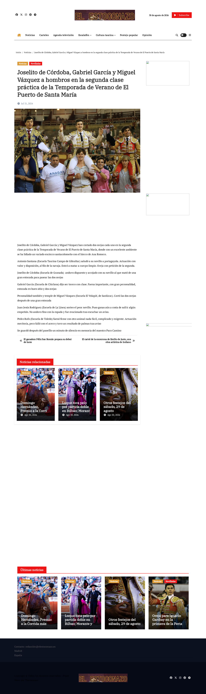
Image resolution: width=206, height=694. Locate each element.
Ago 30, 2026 (30, 414)
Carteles (44, 35)
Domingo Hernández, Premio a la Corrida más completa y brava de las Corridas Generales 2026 (36, 625)
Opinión (147, 35)
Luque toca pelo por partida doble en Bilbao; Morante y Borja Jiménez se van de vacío (77, 410)
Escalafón (84, 35)
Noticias (30, 35)
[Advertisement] (78, 219)
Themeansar (31, 680)
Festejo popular (129, 35)
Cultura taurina (105, 35)
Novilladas (36, 63)
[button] (190, 35)
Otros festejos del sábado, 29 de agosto (117, 406)
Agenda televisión (63, 35)
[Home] (19, 35)
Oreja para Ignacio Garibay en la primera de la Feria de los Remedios (167, 621)
